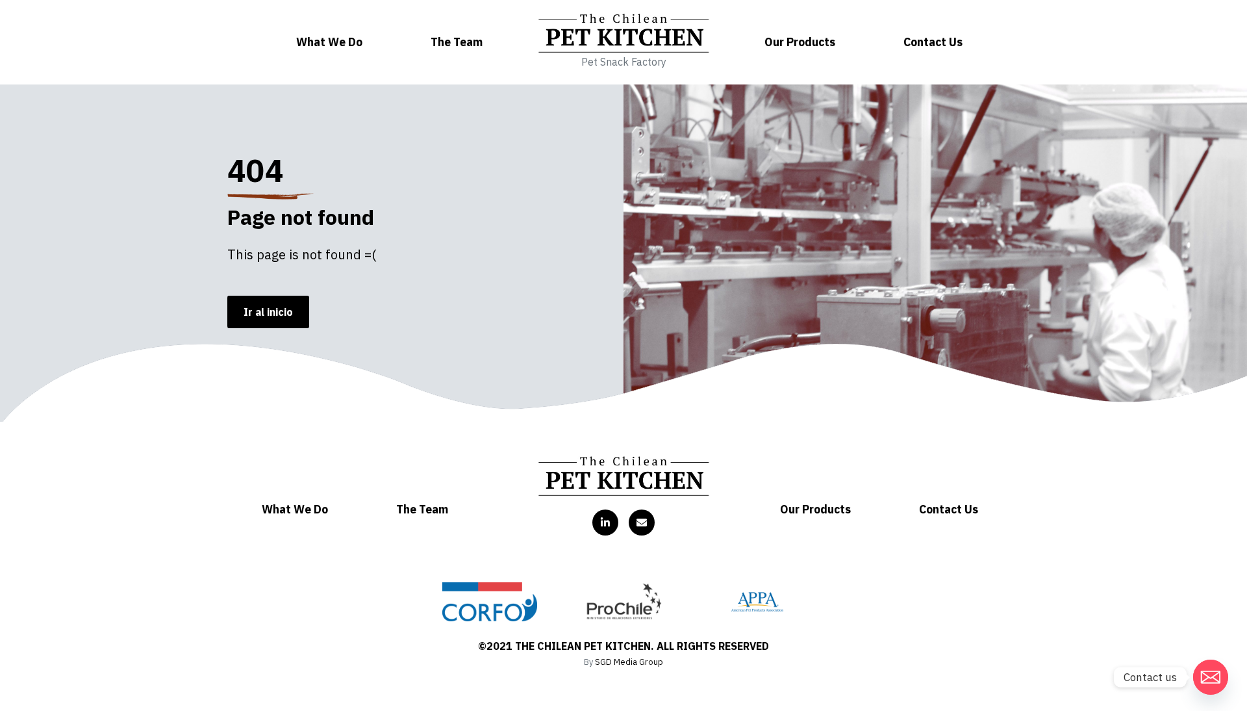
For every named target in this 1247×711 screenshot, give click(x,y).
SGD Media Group (629, 661)
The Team (457, 41)
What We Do (329, 41)
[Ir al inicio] (624, 475)
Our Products (799, 41)
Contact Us (933, 41)
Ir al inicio (268, 311)
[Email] (1210, 677)
